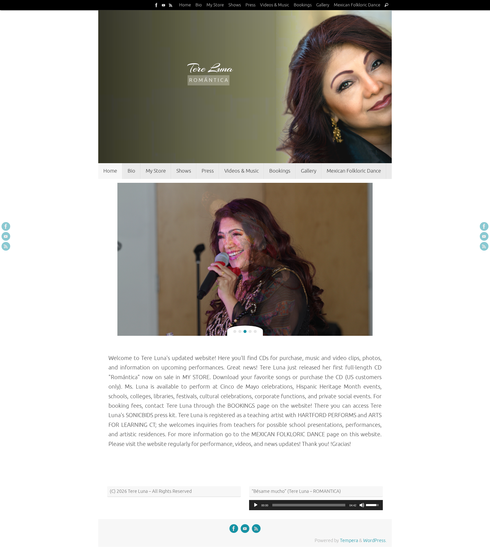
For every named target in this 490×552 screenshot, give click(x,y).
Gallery (322, 5)
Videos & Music (274, 5)
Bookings (303, 5)
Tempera (349, 540)
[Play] (255, 505)
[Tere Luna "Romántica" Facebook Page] (156, 4)
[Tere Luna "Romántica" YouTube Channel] (163, 4)
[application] (316, 505)
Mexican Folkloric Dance (357, 5)
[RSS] (170, 4)
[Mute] (361, 505)
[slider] (308, 505)
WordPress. (375, 540)
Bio (198, 5)
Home (185, 5)
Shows (234, 5)
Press (250, 5)
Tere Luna (210, 68)
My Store (215, 5)
